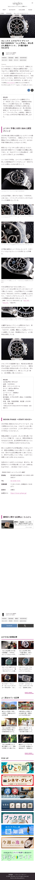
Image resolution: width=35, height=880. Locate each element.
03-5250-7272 (15, 481)
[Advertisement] (17, 555)
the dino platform (19, 878)
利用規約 (11, 874)
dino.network (11, 82)
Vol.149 (26, 300)
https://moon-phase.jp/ (19, 493)
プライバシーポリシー (20, 874)
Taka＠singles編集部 (11, 52)
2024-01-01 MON (10, 54)
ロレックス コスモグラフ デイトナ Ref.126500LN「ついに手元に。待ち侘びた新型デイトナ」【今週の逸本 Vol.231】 (17, 44)
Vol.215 (5, 303)
